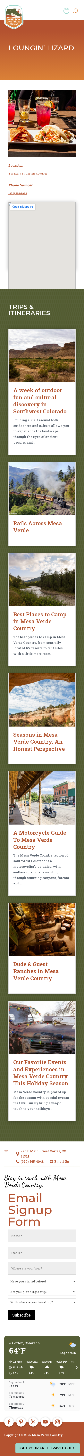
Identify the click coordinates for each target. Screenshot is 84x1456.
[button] (14, 1367)
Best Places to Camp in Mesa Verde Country (39, 621)
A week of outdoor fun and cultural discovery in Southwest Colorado (40, 401)
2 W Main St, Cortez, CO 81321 (27, 173)
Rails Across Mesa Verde (37, 527)
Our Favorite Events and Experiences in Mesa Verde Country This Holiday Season (40, 1073)
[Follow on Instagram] (57, 1422)
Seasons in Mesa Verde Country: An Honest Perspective (39, 741)
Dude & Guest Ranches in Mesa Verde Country (36, 971)
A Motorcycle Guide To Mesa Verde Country (39, 839)
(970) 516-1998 (17, 193)
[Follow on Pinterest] (21, 1422)
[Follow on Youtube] (45, 1422)
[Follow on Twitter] (33, 1422)
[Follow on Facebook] (9, 1422)
